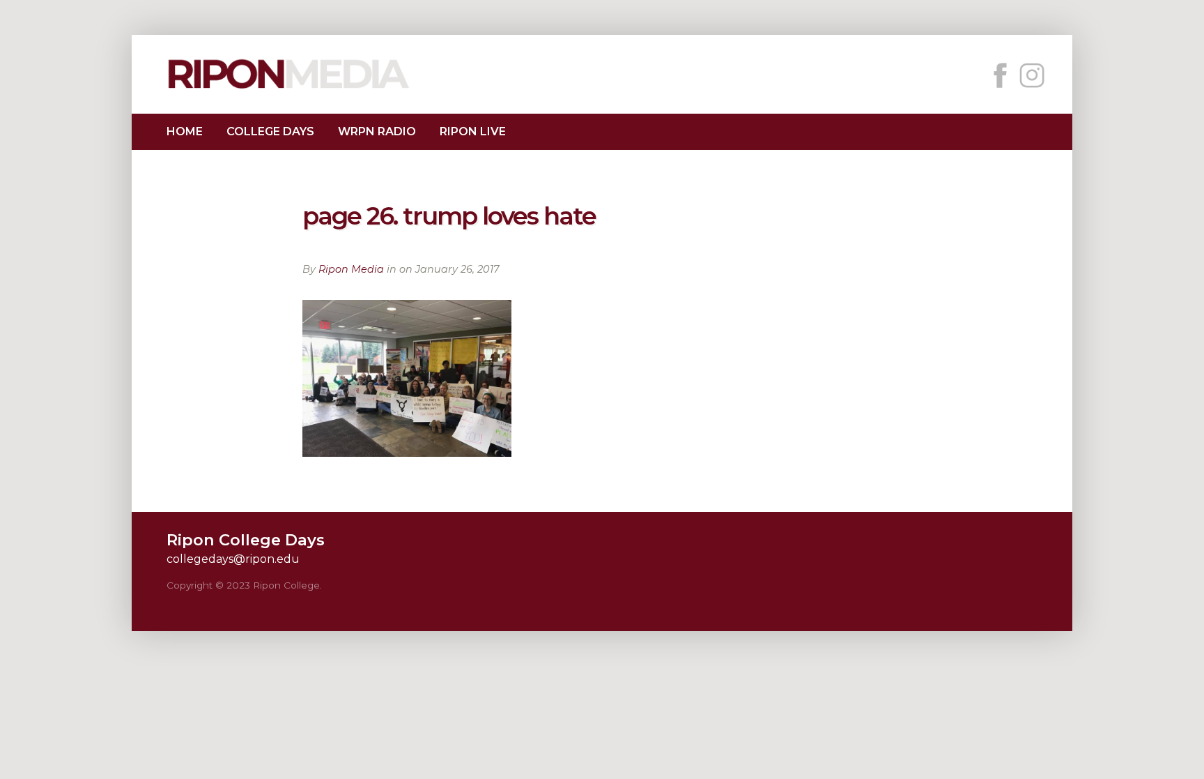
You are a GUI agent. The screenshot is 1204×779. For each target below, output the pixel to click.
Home (185, 131)
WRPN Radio (377, 131)
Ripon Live (473, 131)
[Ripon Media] (288, 90)
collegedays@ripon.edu (233, 559)
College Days (270, 131)
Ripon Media (351, 269)
